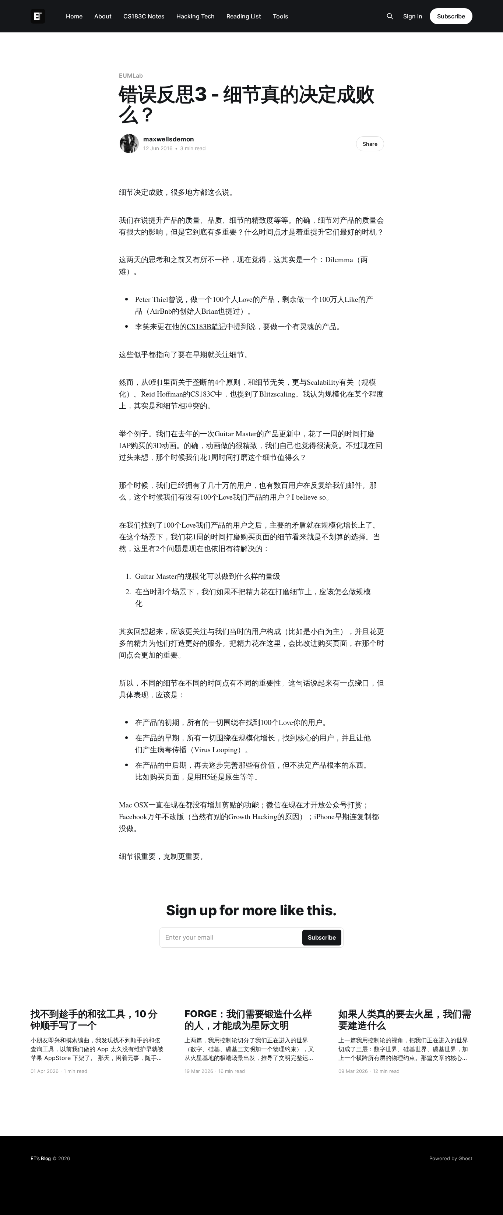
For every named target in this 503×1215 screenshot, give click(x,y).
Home (74, 16)
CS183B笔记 (206, 326)
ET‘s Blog (41, 1158)
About (103, 16)
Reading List (243, 16)
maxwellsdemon (168, 139)
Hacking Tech (195, 16)
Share (370, 144)
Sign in (412, 16)
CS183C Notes (144, 16)
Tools (280, 16)
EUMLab (131, 75)
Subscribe (451, 16)
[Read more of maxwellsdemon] (129, 143)
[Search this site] (390, 16)
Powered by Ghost (450, 1158)
